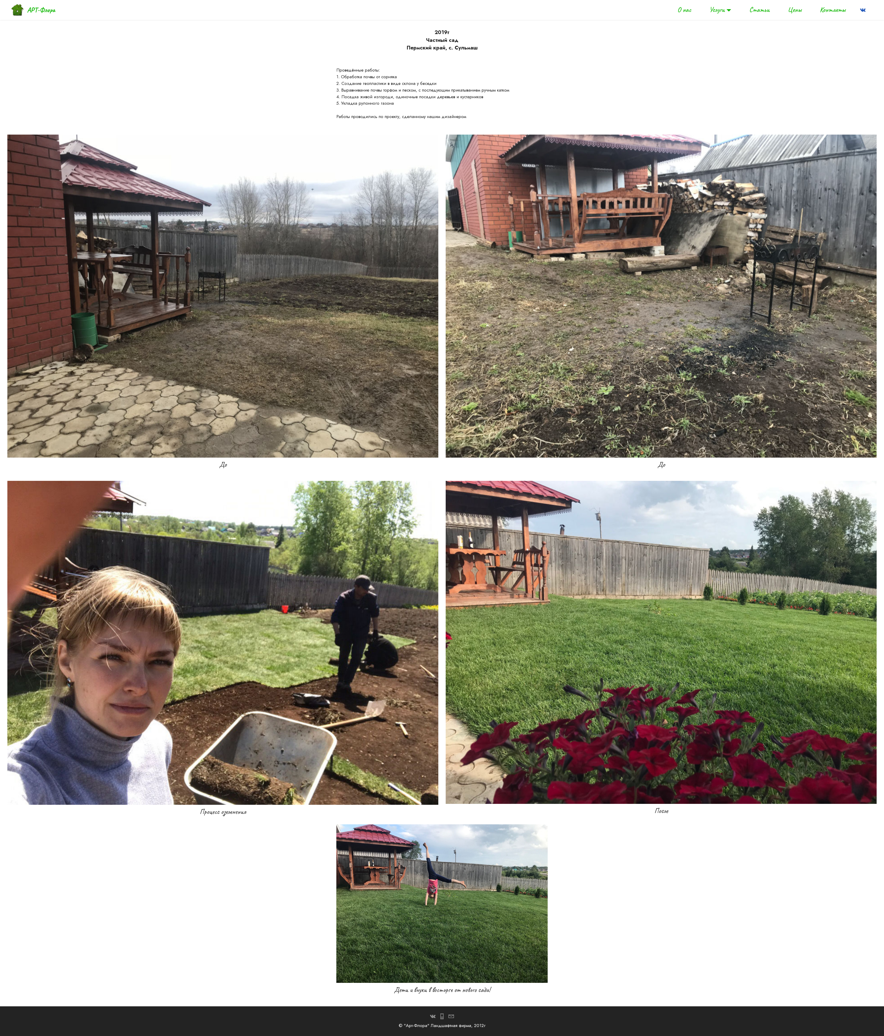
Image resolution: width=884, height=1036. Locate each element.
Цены (795, 9)
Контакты (833, 9)
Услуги (717, 9)
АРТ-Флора (41, 9)
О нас (684, 9)
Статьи (759, 9)
